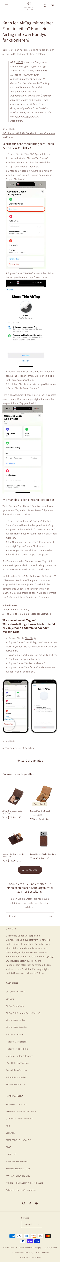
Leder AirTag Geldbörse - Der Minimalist (13, 855)
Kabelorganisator (42, 888)
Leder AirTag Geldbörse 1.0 (41, 811)
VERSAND (10, 1132)
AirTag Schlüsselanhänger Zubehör (23, 1013)
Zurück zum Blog (32, 760)
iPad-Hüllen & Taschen (17, 1062)
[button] (6, 5)
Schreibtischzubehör (16, 1077)
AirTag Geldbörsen (15, 1005)
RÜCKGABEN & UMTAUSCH (19, 1140)
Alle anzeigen (29, 869)
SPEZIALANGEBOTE (15, 1084)
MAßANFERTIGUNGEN (17, 1161)
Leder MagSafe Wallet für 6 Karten (43, 854)
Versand (45, 1252)
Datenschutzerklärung (23, 1252)
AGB (8, 1125)
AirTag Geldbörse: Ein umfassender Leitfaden (26, 613)
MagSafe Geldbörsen (16, 1041)
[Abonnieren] (50, 916)
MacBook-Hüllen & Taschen (19, 1055)
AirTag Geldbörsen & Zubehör (18, 748)
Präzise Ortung (18, 112)
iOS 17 (19, 62)
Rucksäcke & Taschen (17, 1070)
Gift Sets (10, 998)
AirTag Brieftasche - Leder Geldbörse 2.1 (12, 812)
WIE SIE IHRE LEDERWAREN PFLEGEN (24, 1182)
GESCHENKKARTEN (15, 991)
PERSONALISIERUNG (16, 1104)
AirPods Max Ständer (16, 1027)
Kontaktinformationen (31, 1257)
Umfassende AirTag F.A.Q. (16, 609)
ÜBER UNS (11, 1154)
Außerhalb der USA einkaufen (21, 1189)
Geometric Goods (17, 1248)
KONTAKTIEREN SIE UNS (18, 1175)
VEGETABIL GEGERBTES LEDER (21, 1111)
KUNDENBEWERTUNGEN (18, 1168)
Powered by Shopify (33, 1248)
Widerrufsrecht (51, 1248)
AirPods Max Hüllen (15, 1020)
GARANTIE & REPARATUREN (19, 1118)
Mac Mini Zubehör (15, 1034)
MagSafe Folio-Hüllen (17, 1048)
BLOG (8, 1147)
